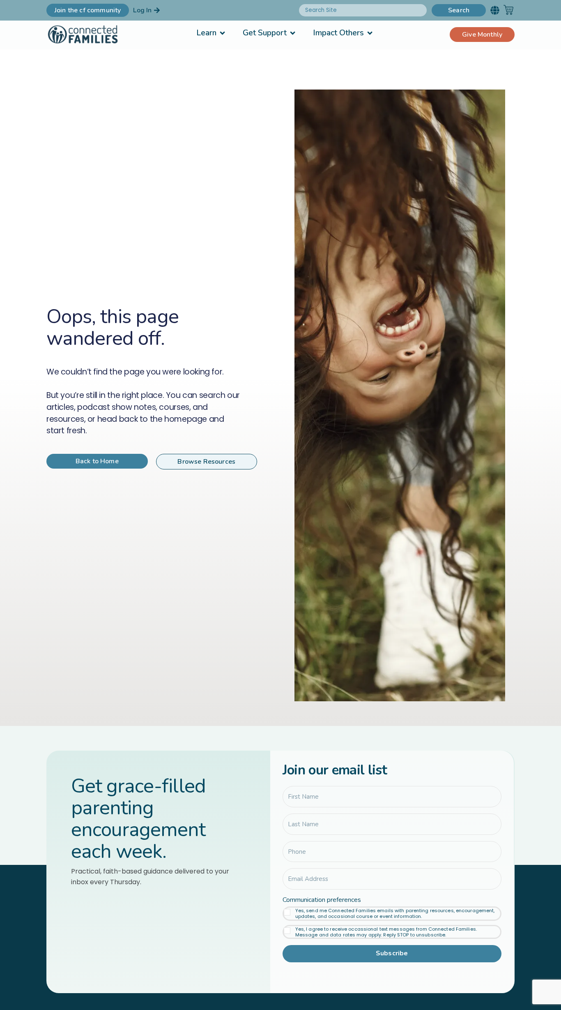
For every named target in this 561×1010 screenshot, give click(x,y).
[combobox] (363, 10)
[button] (494, 10)
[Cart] (508, 10)
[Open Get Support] (293, 33)
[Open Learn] (222, 33)
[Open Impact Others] (370, 33)
